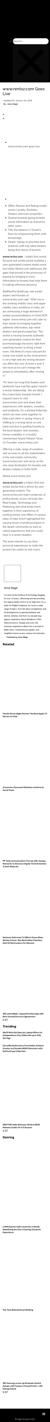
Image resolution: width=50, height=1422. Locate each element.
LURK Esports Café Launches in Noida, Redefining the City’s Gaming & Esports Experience (22, 1230)
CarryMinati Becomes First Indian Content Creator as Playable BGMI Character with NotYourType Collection (23, 1048)
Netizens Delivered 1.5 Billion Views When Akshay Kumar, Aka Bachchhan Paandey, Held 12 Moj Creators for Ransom (23, 940)
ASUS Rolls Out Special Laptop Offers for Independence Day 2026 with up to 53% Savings (22, 1035)
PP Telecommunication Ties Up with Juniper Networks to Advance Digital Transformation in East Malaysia (24, 864)
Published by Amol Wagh (17, 637)
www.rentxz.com (13, 256)
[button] (10, 41)
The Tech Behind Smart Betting (18, 1310)
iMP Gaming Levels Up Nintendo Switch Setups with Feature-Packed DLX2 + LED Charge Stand (23, 1386)
